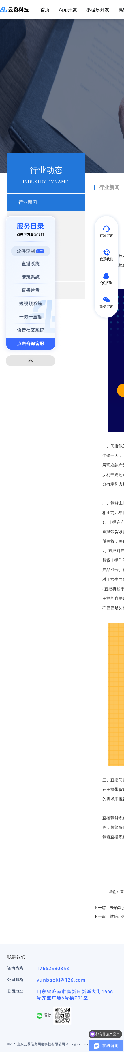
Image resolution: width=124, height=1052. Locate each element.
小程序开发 (97, 9)
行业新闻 (24, 202)
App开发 (68, 9)
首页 (45, 9)
